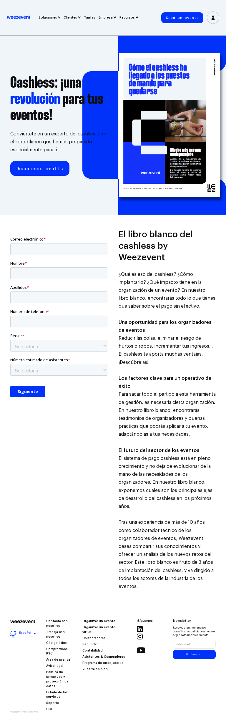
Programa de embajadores (102, 663)
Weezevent (22, 17)
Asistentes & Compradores (103, 656)
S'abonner (194, 654)
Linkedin (140, 629)
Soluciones (48, 17)
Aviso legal (54, 665)
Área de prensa (58, 659)
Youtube (141, 650)
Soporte (52, 703)
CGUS (51, 709)
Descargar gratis (39, 168)
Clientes (71, 17)
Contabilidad (92, 650)
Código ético (56, 643)
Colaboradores (94, 638)
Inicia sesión (213, 17)
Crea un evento (182, 17)
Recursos (127, 17)
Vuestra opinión (95, 669)
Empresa (106, 17)
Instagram (140, 636)
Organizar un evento (98, 621)
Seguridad (90, 644)
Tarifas (89, 17)
